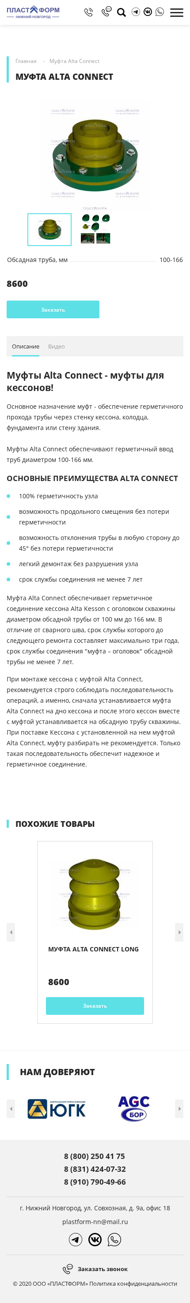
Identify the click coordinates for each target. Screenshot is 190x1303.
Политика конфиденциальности (133, 1283)
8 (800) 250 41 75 (94, 1156)
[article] (95, 932)
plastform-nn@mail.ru (95, 1221)
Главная (26, 61)
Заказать (53, 309)
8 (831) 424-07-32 (95, 1169)
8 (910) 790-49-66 (95, 1182)
